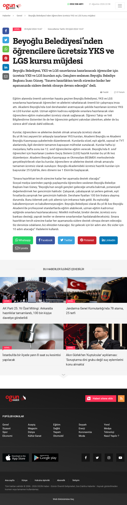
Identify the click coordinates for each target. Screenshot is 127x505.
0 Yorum (120, 92)
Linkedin (110, 240)
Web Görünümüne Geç (63, 499)
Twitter (68, 240)
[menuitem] (12, 425)
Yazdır (105, 92)
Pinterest (88, 240)
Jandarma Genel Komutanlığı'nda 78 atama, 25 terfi (94, 310)
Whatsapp (24, 240)
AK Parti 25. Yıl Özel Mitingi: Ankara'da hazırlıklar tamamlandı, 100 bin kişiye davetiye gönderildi (28, 313)
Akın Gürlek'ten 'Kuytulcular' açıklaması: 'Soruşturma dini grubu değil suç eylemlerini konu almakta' (94, 359)
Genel (17, 29)
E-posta (23, 248)
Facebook (46, 240)
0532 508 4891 (76, 4)
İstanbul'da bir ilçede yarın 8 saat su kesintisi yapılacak (31, 357)
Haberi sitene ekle (102, 398)
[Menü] (120, 5)
